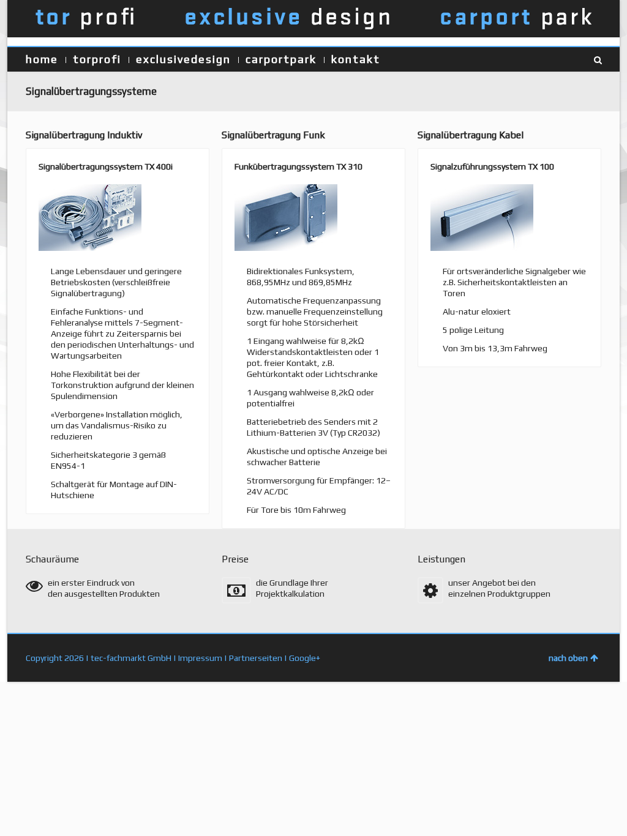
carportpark (281, 59)
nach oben (568, 658)
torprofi (97, 59)
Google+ (304, 658)
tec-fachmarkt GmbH (131, 658)
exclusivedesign (183, 59)
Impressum (200, 658)
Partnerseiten (255, 658)
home (42, 59)
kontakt (355, 59)
